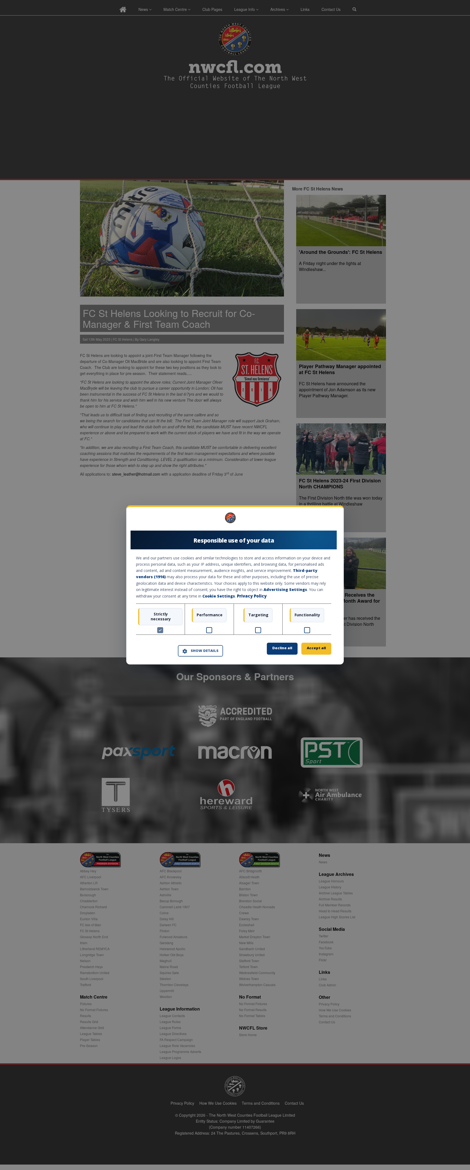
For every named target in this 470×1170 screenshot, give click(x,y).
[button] (200, 651)
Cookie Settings (218, 596)
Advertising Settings (285, 589)
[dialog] (235, 584)
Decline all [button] (282, 648)
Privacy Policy (252, 596)
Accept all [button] (316, 648)
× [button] (329, 520)
